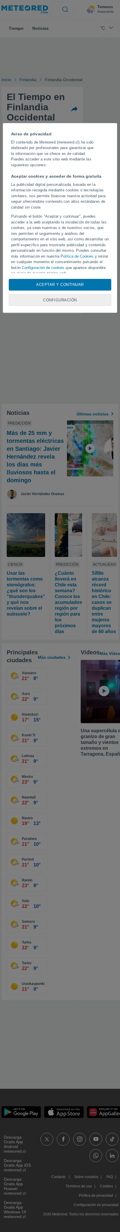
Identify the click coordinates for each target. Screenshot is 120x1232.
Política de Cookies (77, 256)
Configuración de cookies (43, 267)
